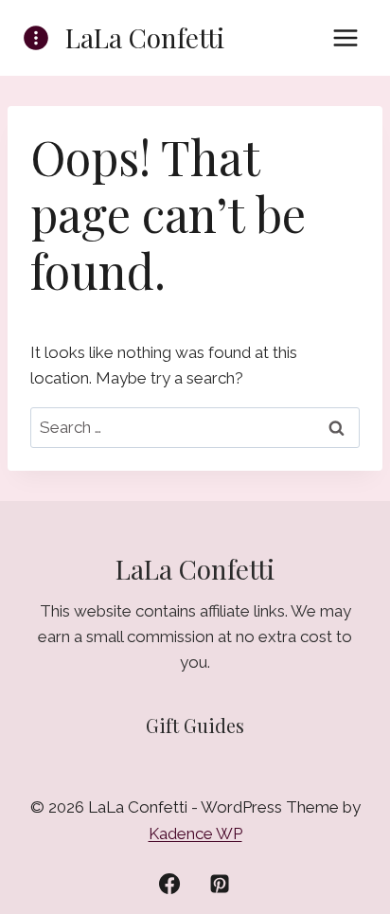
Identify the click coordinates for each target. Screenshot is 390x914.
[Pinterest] (219, 884)
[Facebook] (169, 884)
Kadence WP (195, 833)
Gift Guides (195, 725)
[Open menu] (345, 37)
